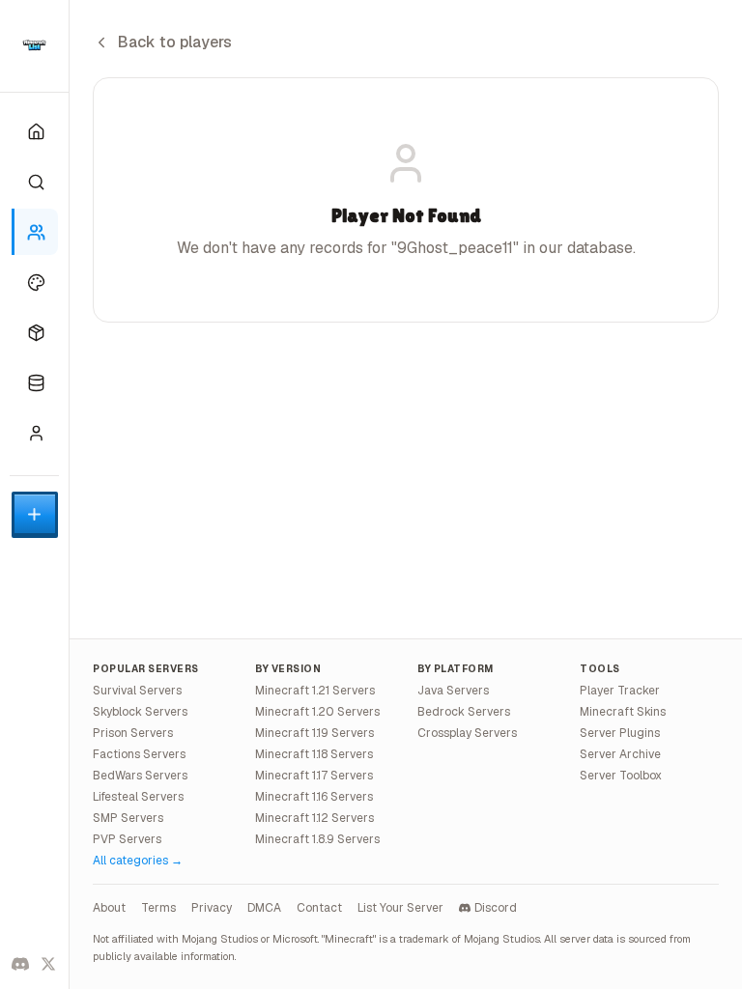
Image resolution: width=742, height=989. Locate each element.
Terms (158, 908)
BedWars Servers (140, 775)
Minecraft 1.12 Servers (314, 818)
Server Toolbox (621, 775)
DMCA (264, 908)
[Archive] (35, 382)
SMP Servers (128, 818)
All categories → (138, 860)
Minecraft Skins (623, 712)
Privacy (211, 908)
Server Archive (620, 754)
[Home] (35, 131)
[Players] (35, 232)
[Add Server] (35, 515)
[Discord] (20, 964)
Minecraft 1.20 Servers (317, 712)
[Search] (35, 181)
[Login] (35, 433)
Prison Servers (133, 733)
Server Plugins (620, 733)
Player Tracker (620, 690)
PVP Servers (127, 839)
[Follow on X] (49, 964)
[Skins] (35, 282)
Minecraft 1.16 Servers (314, 797)
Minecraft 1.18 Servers (314, 754)
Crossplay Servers (467, 733)
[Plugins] (35, 332)
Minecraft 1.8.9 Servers (317, 839)
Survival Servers (137, 690)
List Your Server (400, 908)
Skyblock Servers (140, 712)
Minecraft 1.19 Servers (314, 733)
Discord (495, 908)
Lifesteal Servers (138, 797)
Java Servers (453, 690)
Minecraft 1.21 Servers (315, 690)
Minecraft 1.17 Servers (314, 775)
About (109, 908)
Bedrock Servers (463, 712)
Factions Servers (139, 754)
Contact (319, 908)
